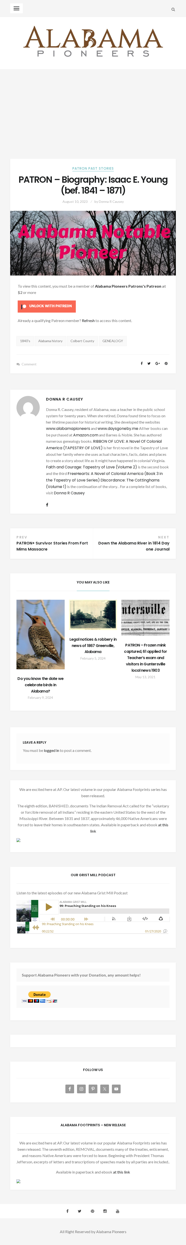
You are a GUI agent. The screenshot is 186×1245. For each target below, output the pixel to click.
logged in (51, 750)
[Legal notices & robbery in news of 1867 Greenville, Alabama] (93, 615)
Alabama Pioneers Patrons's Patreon (128, 286)
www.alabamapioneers (68, 428)
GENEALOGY (112, 341)
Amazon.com (85, 435)
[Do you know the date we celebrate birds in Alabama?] (40, 634)
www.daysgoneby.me (118, 428)
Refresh (88, 320)
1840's (25, 341)
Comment (29, 364)
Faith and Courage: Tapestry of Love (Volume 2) (91, 467)
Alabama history (50, 341)
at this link (121, 1172)
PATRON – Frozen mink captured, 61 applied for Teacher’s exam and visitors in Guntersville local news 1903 (145, 657)
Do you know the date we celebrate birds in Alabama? (40, 685)
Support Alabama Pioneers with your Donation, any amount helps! (81, 975)
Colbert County (82, 341)
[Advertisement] (93, 106)
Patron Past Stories (93, 168)
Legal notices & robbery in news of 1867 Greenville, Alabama (93, 646)
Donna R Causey (111, 201)
